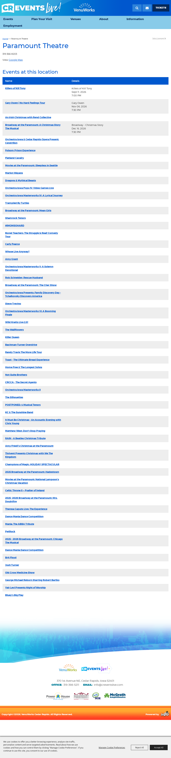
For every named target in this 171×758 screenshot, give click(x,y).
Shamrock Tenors (15, 218)
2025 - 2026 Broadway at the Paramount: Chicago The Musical (34, 540)
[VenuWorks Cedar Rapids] (48, 8)
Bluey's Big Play (14, 595)
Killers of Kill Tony (15, 88)
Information (135, 19)
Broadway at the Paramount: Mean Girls (28, 210)
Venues (75, 19)
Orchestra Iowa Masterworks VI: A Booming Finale (30, 313)
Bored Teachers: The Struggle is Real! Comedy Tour (31, 235)
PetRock (10, 531)
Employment (12, 26)
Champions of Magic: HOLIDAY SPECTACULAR (32, 464)
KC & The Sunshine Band (19, 412)
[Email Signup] (147, 8)
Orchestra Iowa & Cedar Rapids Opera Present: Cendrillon (32, 141)
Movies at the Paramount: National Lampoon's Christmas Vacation (32, 481)
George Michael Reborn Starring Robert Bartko (32, 580)
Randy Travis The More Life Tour (23, 352)
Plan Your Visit (41, 19)
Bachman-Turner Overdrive (21, 344)
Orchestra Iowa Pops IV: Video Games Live (29, 187)
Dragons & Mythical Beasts (20, 180)
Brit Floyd (11, 557)
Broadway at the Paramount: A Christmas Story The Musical (32, 126)
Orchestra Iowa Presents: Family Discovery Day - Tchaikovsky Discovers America (33, 294)
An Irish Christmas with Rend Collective (28, 117)
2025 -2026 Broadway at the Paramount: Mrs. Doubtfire (31, 499)
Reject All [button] (139, 747)
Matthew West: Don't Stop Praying (25, 430)
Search (137, 8)
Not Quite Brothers (16, 374)
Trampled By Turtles (17, 202)
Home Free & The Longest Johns (23, 367)
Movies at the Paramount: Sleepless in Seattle (31, 165)
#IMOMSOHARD (14, 225)
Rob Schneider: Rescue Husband (24, 277)
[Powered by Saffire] (164, 714)
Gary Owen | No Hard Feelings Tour (25, 102)
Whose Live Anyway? (17, 251)
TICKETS (161, 7)
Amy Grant (11, 259)
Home (5, 39)
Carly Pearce (12, 244)
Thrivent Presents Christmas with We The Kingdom (29, 455)
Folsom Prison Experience (20, 150)
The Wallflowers (14, 329)
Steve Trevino (13, 303)
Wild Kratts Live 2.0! (16, 322)
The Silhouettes (14, 397)
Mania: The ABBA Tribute (19, 523)
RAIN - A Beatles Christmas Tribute (25, 438)
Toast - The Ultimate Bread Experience (27, 359)
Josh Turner (12, 565)
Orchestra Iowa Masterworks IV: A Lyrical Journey (34, 195)
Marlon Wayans (14, 172)
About (103, 19)
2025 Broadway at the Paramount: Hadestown (32, 471)
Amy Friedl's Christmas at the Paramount (29, 445)
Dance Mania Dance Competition (24, 516)
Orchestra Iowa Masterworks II (23, 389)
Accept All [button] (158, 747)
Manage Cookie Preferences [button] (112, 747)
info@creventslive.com (108, 684)
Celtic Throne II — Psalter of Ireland (25, 490)
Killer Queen (12, 337)
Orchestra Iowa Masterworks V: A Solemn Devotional (29, 268)
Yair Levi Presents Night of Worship (25, 587)
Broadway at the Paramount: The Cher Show (31, 285)
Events (8, 19)
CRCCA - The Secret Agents (21, 382)
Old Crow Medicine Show (20, 572)
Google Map (16, 59)
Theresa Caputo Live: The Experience (26, 508)
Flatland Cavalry (14, 157)
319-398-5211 (71, 684)
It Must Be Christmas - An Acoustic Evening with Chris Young (33, 421)
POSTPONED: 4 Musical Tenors (23, 404)
